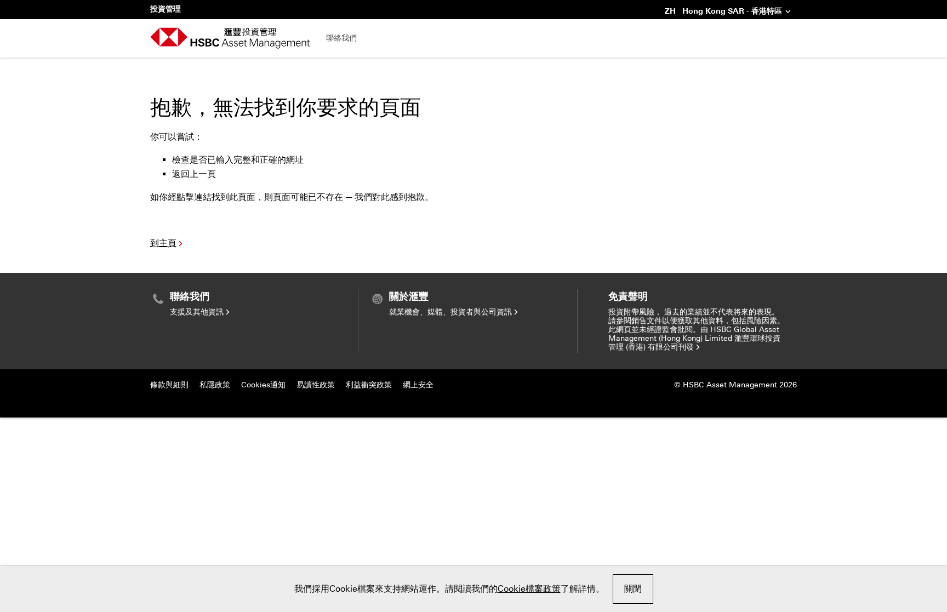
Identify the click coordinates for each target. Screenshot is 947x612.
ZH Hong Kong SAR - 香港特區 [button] (723, 12)
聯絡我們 (341, 38)
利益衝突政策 (369, 385)
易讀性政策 (315, 385)
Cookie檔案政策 (529, 589)
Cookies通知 (263, 385)
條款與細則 (169, 385)
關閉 (633, 589)
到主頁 (163, 243)
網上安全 (418, 385)
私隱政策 (214, 385)
